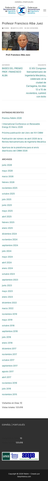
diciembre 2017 (9, 348)
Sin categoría (32, 28)
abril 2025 (7, 216)
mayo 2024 (7, 257)
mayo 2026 (7, 170)
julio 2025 (6, 199)
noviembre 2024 (9, 239)
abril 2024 (7, 262)
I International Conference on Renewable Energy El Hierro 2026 (21, 125)
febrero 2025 (8, 222)
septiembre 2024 (10, 245)
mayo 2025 (7, 211)
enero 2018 (7, 343)
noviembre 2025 (9, 188)
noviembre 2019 (9, 314)
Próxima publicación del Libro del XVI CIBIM (22, 132)
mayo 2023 (7, 291)
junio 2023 (7, 285)
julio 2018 (6, 337)
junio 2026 (7, 165)
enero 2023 (7, 297)
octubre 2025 (8, 193)
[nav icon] (44, 10)
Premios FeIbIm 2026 (12, 118)
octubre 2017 (8, 360)
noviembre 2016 (9, 383)
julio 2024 (6, 251)
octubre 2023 (8, 274)
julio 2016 (6, 388)
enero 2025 (7, 228)
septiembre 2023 (10, 279)
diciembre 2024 (9, 233)
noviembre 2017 (9, 354)
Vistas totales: (9, 407)
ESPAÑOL (6, 424)
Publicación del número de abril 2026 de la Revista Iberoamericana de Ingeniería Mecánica (24, 140)
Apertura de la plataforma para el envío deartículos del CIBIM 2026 (20, 149)
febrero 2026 (8, 182)
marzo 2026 (7, 176)
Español (18, 2)
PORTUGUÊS (19, 424)
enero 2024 (7, 268)
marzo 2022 (7, 308)
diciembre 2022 (9, 302)
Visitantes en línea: (11, 403)
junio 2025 (7, 205)
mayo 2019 (7, 320)
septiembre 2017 (9, 365)
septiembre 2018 (10, 331)
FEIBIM (6, 28)
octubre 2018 (8, 325)
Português (28, 2)
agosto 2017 (8, 371)
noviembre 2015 (9, 394)
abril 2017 (6, 377)
